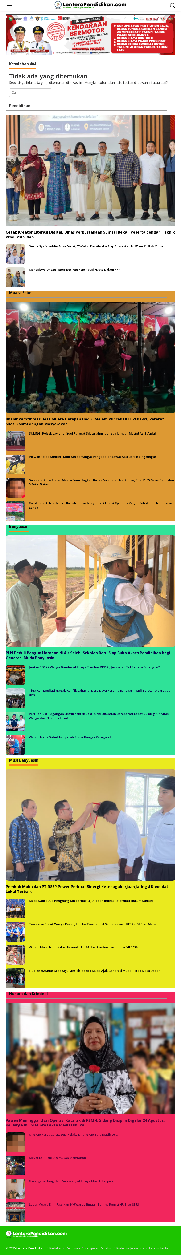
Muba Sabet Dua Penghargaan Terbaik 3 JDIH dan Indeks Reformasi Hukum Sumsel (91, 901)
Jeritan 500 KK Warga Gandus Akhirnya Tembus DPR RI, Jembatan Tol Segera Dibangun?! (95, 667)
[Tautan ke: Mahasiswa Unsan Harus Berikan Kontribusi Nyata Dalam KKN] (15, 277)
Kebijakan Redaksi (98, 1248)
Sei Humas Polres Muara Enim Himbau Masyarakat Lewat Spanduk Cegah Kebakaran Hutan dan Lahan (100, 505)
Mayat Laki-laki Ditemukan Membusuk (57, 1158)
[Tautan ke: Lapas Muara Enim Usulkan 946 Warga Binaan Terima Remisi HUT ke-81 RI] (15, 1212)
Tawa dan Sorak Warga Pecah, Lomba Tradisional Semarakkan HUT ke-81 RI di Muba (92, 924)
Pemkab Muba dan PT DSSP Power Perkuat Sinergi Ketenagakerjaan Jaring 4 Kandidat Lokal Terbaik (87, 889)
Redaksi (55, 1248)
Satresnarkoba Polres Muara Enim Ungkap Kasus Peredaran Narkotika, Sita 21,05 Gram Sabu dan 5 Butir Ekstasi (101, 482)
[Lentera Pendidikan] (91, 5)
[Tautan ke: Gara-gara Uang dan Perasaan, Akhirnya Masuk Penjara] (15, 1188)
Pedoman (73, 1248)
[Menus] (9, 5)
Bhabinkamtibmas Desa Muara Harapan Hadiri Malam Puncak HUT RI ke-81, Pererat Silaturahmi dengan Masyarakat (85, 422)
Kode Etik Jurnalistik (130, 1248)
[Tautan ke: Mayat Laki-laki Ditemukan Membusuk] (15, 1165)
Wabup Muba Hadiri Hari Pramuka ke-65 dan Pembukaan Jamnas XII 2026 (83, 947)
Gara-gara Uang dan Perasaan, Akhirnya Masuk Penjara (71, 1181)
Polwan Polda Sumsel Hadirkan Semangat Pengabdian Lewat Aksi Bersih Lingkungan (93, 457)
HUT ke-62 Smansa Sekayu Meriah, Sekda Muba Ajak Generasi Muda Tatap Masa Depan (94, 970)
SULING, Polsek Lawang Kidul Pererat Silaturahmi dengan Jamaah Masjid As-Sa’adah (93, 433)
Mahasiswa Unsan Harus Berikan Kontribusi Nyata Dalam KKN (75, 269)
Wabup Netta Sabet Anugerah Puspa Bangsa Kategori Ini (71, 737)
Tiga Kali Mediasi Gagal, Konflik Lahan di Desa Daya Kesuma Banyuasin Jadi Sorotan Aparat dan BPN (100, 692)
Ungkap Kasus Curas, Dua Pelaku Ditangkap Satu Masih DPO (73, 1134)
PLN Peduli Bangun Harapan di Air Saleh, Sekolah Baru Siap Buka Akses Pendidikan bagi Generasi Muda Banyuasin (88, 655)
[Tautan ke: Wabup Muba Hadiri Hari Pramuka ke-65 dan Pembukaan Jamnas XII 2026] (15, 954)
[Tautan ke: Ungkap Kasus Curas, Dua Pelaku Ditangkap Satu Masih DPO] (15, 1142)
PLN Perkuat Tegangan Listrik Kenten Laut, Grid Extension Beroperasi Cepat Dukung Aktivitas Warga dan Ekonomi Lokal (99, 716)
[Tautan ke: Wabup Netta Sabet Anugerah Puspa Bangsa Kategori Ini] (15, 744)
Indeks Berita (158, 1248)
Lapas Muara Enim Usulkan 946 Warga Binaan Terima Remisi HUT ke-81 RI (84, 1204)
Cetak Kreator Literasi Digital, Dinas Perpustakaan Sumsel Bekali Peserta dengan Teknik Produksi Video (90, 235)
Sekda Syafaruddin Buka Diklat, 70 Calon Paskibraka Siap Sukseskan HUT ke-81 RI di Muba (96, 246)
